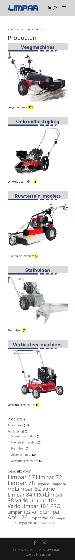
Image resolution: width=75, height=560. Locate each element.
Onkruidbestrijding (23, 436)
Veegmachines (20, 454)
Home (11, 29)
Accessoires (15, 425)
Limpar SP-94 (27, 523)
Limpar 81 (43, 484)
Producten (23, 29)
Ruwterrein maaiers (24, 442)
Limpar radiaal (41, 518)
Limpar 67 (21, 477)
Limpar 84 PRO (26, 494)
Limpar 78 (21, 483)
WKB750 (51, 523)
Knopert (45, 554)
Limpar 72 (49, 477)
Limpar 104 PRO (41, 506)
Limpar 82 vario (35, 488)
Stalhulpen (18, 448)
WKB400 (41, 523)
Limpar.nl (53, 550)
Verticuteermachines (24, 461)
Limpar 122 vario (25, 512)
